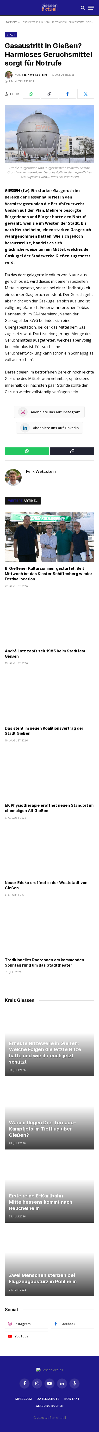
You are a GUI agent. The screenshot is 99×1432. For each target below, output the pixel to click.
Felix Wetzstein (34, 74)
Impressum (23, 1399)
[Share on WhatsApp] (31, 94)
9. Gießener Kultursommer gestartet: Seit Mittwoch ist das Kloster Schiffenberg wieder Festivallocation (48, 573)
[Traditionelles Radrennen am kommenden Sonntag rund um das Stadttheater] (49, 928)
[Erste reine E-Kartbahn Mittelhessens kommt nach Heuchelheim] (49, 1189)
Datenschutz (48, 1399)
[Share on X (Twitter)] (85, 94)
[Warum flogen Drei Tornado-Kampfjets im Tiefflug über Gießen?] (49, 1116)
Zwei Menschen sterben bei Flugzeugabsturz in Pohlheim (43, 1278)
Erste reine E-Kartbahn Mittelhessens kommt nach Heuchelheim (40, 1202)
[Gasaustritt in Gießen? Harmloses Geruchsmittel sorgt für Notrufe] (49, 134)
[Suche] (83, 7)
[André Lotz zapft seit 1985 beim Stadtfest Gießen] (49, 620)
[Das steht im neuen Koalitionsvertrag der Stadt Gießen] (49, 697)
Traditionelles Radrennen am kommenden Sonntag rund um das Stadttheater (44, 962)
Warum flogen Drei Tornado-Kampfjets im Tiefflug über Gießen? (42, 1129)
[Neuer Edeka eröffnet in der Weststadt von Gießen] (49, 851)
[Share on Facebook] (67, 94)
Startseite (11, 22)
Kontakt (72, 1399)
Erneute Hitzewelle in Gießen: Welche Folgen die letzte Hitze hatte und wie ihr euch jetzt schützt (45, 1053)
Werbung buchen (50, 1406)
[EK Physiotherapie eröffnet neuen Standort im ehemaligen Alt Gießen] (49, 774)
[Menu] (91, 7)
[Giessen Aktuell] (49, 7)
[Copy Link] (49, 94)
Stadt (11, 34)
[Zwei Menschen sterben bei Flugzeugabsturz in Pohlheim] (49, 1262)
